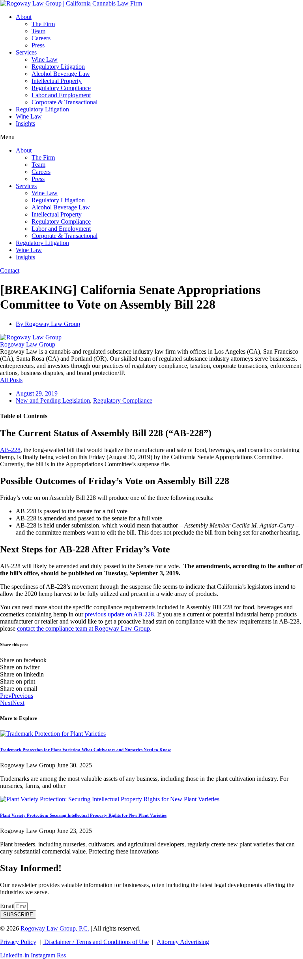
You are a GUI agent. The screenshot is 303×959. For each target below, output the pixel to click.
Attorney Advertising (183, 941)
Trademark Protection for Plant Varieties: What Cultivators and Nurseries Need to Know (85, 749)
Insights (25, 123)
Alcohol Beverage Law (61, 73)
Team (38, 31)
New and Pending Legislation (53, 400)
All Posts (11, 380)
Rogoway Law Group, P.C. (55, 928)
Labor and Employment (61, 95)
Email (7, 905)
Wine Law (45, 59)
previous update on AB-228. (120, 614)
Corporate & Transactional (64, 102)
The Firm (43, 24)
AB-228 (10, 450)
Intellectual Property (57, 80)
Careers (41, 38)
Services (26, 52)
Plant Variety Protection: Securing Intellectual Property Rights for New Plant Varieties (83, 815)
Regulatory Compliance (61, 88)
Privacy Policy (18, 941)
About (24, 16)
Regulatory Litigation (58, 66)
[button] (151, 137)
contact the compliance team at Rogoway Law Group (83, 628)
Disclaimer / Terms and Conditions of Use (96, 941)
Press (38, 45)
